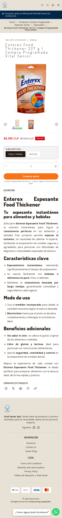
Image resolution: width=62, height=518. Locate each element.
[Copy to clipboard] (35, 388)
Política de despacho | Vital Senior (31, 475)
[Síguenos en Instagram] (34, 427)
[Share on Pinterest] (28, 388)
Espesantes (39, 25)
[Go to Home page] (5, 5)
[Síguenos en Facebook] (38, 427)
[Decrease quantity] (6, 166)
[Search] (47, 5)
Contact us (31, 447)
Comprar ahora (31, 176)
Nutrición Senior (22, 25)
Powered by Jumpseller (40, 501)
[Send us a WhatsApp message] (56, 512)
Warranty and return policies (31, 467)
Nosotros (31, 443)
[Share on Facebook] (6, 388)
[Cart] (58, 5)
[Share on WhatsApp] (20, 388)
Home (12, 22)
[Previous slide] (6, 124)
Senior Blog (31, 451)
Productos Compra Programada (34, 22)
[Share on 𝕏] (13, 388)
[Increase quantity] (55, 166)
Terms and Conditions (31, 463)
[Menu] (42, 5)
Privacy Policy (31, 471)
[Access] (53, 5)
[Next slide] (56, 124)
